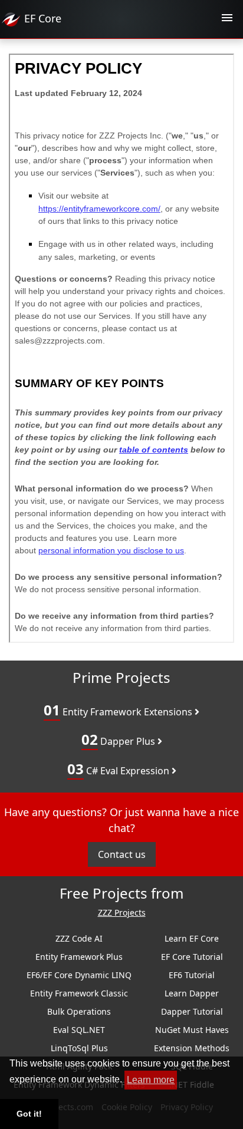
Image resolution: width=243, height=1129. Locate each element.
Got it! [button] (29, 1113)
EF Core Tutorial (192, 956)
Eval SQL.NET (79, 1029)
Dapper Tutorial (192, 1011)
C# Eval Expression (119, 768)
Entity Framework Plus (79, 956)
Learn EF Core (192, 938)
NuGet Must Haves (192, 1029)
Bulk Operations (79, 1011)
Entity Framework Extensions (119, 709)
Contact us (122, 854)
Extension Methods (191, 1048)
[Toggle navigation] (227, 19)
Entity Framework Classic (79, 993)
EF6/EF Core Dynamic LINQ (79, 975)
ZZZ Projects (122, 913)
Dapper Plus (119, 739)
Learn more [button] (151, 1080)
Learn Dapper (192, 993)
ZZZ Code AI (79, 938)
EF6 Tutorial (192, 975)
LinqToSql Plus (79, 1048)
